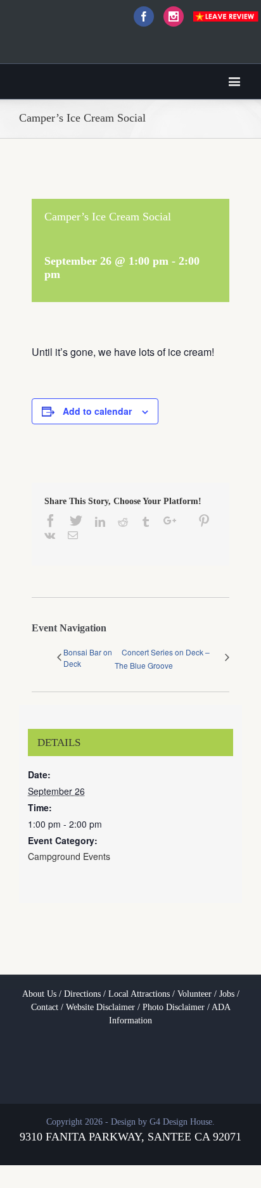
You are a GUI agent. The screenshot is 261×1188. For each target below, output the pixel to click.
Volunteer (194, 994)
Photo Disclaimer (174, 1007)
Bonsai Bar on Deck (87, 658)
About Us (39, 994)
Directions (82, 994)
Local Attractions (139, 994)
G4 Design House (181, 1122)
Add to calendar (97, 411)
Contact (44, 1007)
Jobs (226, 994)
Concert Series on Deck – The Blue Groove (162, 659)
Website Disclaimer (100, 1007)
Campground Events (69, 856)
